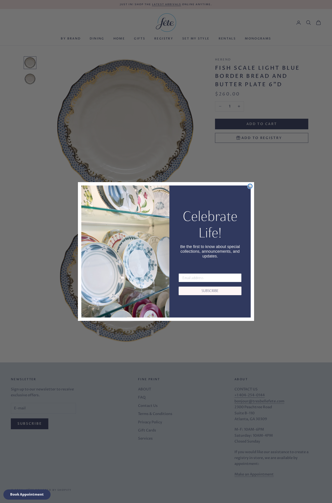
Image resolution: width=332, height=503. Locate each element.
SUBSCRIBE (210, 291)
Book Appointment (27, 494)
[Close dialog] (250, 186)
